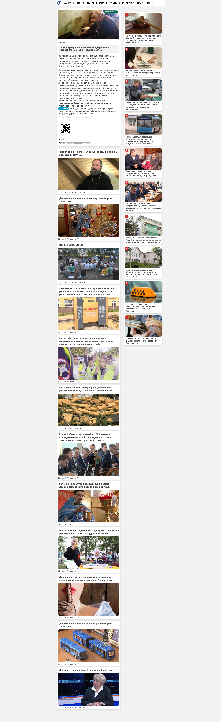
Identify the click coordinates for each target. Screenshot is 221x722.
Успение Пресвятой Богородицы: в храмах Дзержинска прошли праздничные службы (84, 485)
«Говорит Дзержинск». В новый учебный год (85, 670)
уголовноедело (82, 143)
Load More (89, 715)
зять (63, 143)
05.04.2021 (62, 42)
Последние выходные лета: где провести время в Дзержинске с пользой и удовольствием (89, 532)
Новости (71, 239)
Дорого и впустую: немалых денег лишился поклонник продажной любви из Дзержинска (85, 579)
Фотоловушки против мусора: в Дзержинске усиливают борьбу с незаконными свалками (85, 389)
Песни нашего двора (71, 244)
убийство (96, 111)
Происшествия (111, 12)
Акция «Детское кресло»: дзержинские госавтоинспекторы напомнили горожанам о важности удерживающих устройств (86, 341)
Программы (72, 192)
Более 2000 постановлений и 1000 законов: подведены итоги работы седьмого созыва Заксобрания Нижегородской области (85, 437)
